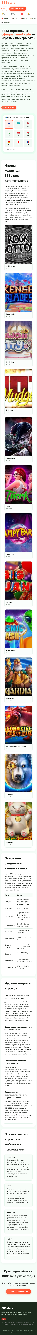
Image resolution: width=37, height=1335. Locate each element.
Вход (4, 8)
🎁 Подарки (4, 18)
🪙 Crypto (4, 14)
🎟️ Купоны (24, 18)
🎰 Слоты (14, 18)
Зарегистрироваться (17, 8)
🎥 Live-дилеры (5, 22)
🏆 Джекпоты (32, 14)
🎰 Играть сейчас (8, 107)
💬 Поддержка (17, 14)
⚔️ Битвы (33, 18)
